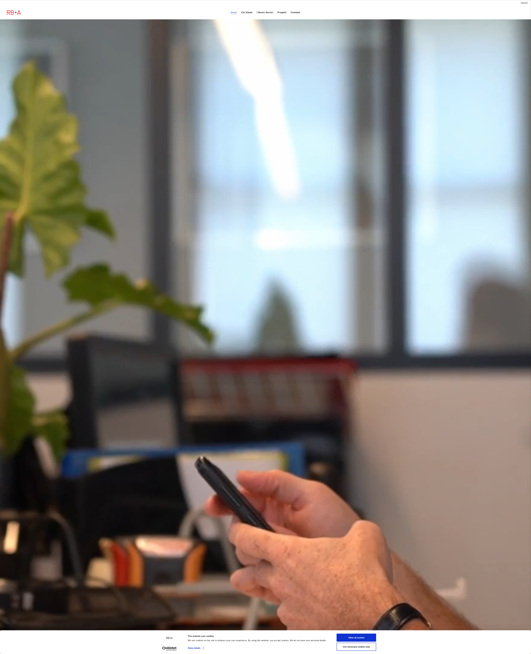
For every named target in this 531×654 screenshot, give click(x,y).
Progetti (282, 12)
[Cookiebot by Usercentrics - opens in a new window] (169, 649)
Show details (194, 648)
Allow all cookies (356, 637)
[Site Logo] (14, 12)
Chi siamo (247, 12)
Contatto (295, 12)
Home (234, 12)
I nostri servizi (265, 12)
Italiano (524, 3)
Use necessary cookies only (356, 646)
